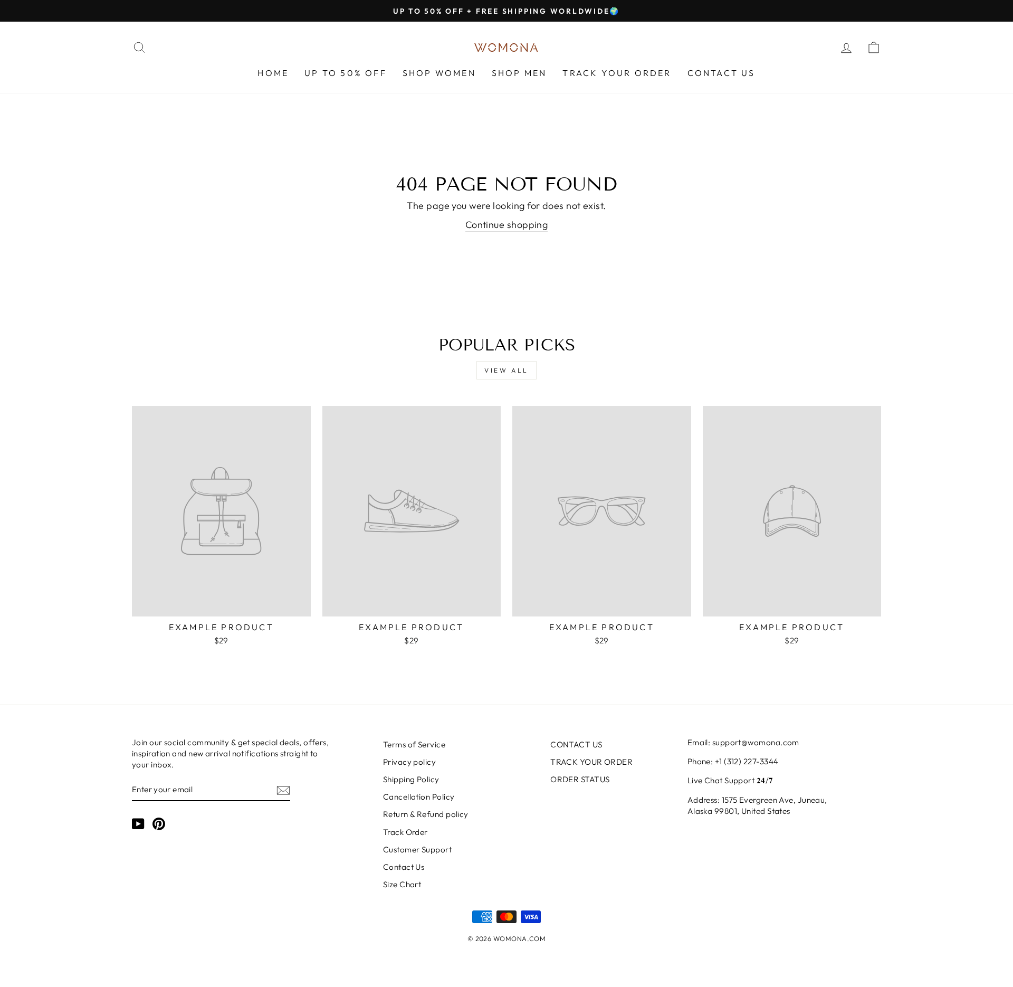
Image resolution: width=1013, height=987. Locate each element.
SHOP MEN (519, 73)
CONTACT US (721, 73)
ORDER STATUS (579, 779)
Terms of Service (414, 744)
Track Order (405, 832)
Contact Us (404, 867)
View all (506, 370)
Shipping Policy (411, 779)
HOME (273, 73)
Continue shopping (506, 225)
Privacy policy (409, 762)
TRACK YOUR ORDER (616, 73)
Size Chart (402, 884)
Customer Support (417, 849)
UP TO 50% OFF (345, 73)
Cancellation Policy (419, 797)
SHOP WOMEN (439, 73)
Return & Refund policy (426, 814)
